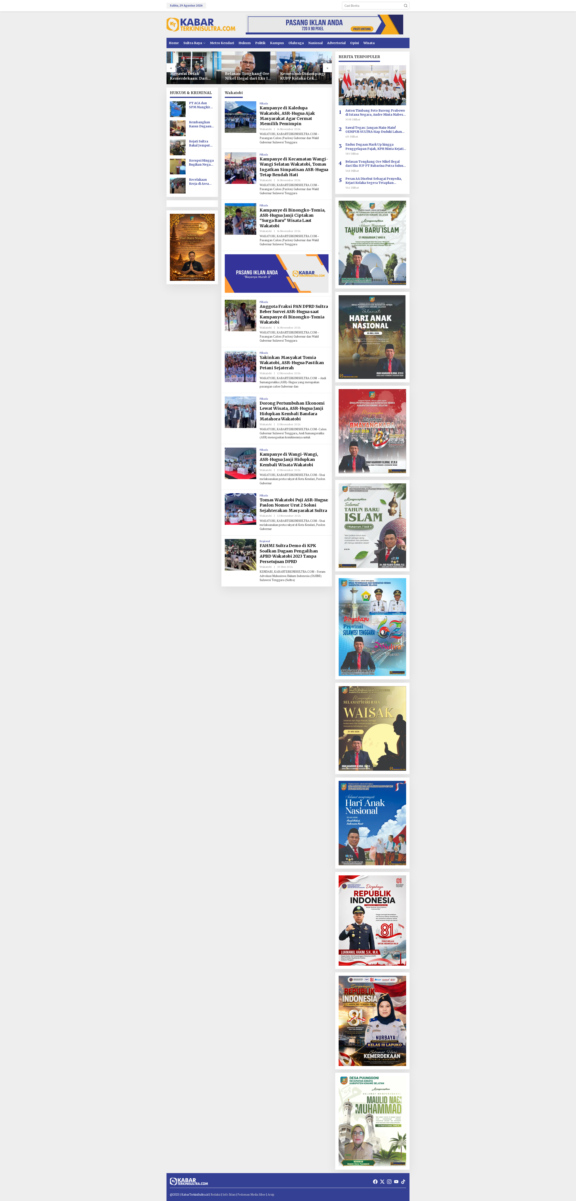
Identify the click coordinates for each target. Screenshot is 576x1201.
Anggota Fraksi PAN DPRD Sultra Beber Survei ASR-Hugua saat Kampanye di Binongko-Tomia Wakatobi (294, 314)
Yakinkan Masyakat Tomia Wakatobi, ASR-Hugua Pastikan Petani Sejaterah (292, 363)
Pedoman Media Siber (251, 1194)
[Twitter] (382, 1182)
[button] (406, 5)
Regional (265, 541)
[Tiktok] (403, 1182)
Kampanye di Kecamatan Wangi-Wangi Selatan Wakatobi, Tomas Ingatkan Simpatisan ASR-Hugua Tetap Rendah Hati (294, 166)
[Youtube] (396, 1182)
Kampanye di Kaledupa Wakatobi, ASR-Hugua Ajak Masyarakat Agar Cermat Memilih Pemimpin (287, 115)
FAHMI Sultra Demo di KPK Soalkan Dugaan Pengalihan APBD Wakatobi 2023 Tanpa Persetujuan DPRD (289, 553)
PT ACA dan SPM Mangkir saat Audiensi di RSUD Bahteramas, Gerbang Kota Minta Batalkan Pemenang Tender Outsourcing (201, 105)
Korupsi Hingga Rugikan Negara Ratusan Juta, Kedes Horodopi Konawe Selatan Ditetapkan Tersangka (201, 163)
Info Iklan (229, 1194)
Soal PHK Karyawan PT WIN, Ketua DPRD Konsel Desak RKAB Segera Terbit (304, 76)
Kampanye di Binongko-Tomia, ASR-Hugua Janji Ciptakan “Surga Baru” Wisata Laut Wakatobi (292, 217)
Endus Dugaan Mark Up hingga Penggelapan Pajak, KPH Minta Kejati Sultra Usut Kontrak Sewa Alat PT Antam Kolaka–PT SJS (374, 147)
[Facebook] (375, 1182)
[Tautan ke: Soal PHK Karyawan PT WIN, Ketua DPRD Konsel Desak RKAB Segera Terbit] (304, 68)
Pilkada (264, 103)
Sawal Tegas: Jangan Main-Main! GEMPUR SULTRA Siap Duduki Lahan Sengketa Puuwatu (373, 130)
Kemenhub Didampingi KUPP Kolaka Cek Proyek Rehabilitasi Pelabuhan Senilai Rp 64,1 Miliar (247, 76)
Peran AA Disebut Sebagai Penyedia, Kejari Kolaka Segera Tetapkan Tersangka (373, 181)
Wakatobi (266, 129)
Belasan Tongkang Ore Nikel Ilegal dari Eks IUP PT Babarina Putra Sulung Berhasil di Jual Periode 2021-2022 (194, 76)
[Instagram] (389, 1182)
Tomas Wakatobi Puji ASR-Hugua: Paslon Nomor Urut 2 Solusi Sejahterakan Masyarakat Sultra (294, 505)
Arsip (271, 1194)
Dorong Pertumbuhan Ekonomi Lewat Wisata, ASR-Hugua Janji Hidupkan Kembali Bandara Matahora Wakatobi (292, 411)
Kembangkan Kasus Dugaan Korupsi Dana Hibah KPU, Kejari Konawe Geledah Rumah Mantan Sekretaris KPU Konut (201, 124)
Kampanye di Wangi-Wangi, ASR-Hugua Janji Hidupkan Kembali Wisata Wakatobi (289, 459)
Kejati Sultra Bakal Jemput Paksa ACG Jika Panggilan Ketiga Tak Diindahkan (200, 144)
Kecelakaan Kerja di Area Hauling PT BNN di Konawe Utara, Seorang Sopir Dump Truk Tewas (201, 182)
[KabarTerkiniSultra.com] (200, 24)
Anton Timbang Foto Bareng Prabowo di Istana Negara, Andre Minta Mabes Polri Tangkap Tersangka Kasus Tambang (375, 113)
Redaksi (215, 1194)
